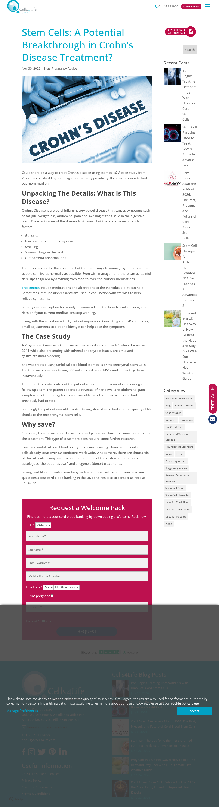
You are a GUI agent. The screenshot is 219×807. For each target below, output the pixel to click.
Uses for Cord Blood (177, 502)
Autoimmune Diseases (179, 398)
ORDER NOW (191, 6)
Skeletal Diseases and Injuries (178, 478)
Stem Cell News (174, 488)
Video (168, 524)
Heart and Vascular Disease (177, 437)
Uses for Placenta (176, 516)
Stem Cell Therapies (177, 495)
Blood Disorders (184, 405)
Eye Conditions (174, 427)
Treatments (31, 287)
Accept (194, 711)
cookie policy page (185, 703)
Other (180, 454)
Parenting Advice (175, 461)
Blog (47, 68)
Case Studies (173, 413)
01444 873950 (168, 6)
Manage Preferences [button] (22, 710)
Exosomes (187, 420)
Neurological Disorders (179, 447)
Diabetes (170, 420)
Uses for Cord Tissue (177, 509)
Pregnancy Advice (64, 68)
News (168, 454)
